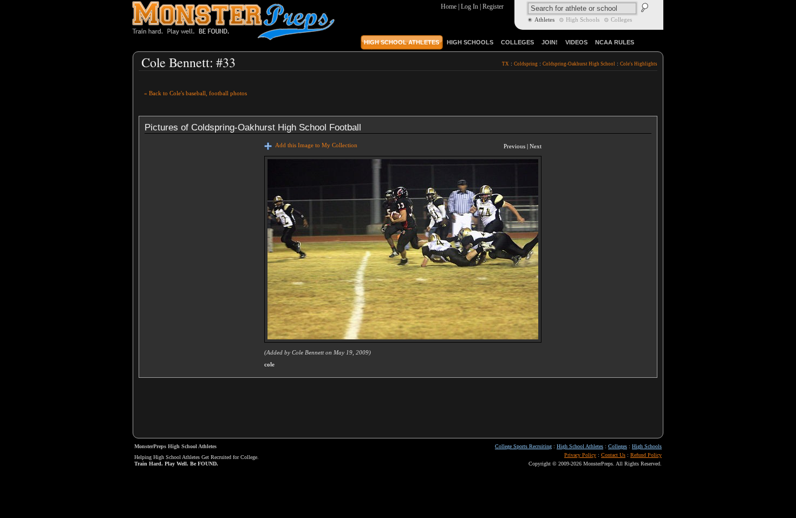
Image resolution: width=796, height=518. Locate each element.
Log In (469, 6)
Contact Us (613, 455)
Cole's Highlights (638, 64)
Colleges (617, 446)
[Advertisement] (530, 92)
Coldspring (526, 64)
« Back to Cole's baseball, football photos (195, 93)
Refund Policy (646, 455)
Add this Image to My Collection (314, 145)
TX (505, 64)
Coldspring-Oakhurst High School (579, 64)
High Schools (647, 446)
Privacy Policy (580, 455)
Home (448, 6)
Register (493, 6)
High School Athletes (580, 446)
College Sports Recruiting (523, 446)
